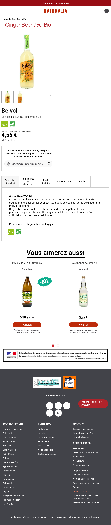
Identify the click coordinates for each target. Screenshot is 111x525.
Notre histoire (79, 457)
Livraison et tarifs (81, 475)
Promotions (8, 487)
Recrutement (79, 448)
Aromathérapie (9, 470)
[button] (7, 96)
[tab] (10, 182)
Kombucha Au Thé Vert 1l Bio (27, 263)
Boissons (7, 445)
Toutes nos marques (47, 454)
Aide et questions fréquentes (86, 483)
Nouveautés (8, 479)
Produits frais (9, 441)
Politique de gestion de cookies (86, 517)
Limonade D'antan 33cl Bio (83, 263)
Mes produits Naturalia (13, 496)
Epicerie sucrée (9, 437)
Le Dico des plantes (47, 437)
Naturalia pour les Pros (83, 433)
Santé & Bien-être (10, 462)
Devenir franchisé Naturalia (85, 452)
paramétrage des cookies (91, 403)
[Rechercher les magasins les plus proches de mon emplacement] (8, 164)
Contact (76, 487)
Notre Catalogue (45, 450)
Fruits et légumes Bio (12, 429)
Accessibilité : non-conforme (86, 502)
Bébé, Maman (9, 454)
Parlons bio (43, 429)
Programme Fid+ (80, 470)
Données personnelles (60, 517)
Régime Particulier (11, 500)
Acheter (27, 324)
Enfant (6, 458)
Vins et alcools (9, 450)
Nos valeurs (78, 461)
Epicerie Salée (9, 433)
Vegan (6, 491)
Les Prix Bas (8, 504)
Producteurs (43, 441)
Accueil (7, 19)
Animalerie (8, 483)
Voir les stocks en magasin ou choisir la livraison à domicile (27, 331)
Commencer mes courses (55, 2)
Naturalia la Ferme (81, 437)
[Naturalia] (55, 11)
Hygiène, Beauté (10, 466)
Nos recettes (43, 445)
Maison (6, 475)
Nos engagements (81, 465)
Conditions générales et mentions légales (28, 517)
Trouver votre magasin (83, 429)
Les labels (42, 433)
